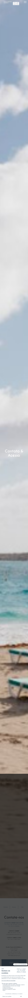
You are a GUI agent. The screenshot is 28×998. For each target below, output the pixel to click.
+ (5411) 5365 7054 (15, 939)
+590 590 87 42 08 (15, 932)
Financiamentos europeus (8, 2)
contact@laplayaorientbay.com (14, 934)
